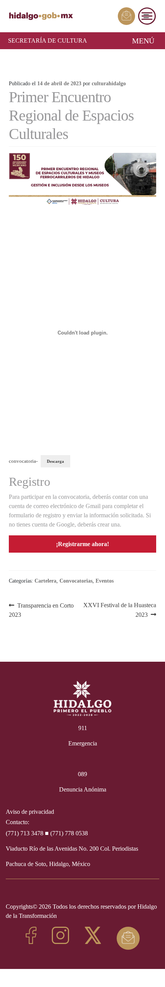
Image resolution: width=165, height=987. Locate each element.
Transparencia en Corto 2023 (41, 609)
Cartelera (45, 581)
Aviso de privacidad (30, 811)
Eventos (105, 581)
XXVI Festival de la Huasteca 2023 (119, 609)
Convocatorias (75, 581)
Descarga (55, 461)
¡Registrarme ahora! (82, 544)
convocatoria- (23, 461)
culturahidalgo (109, 83)
